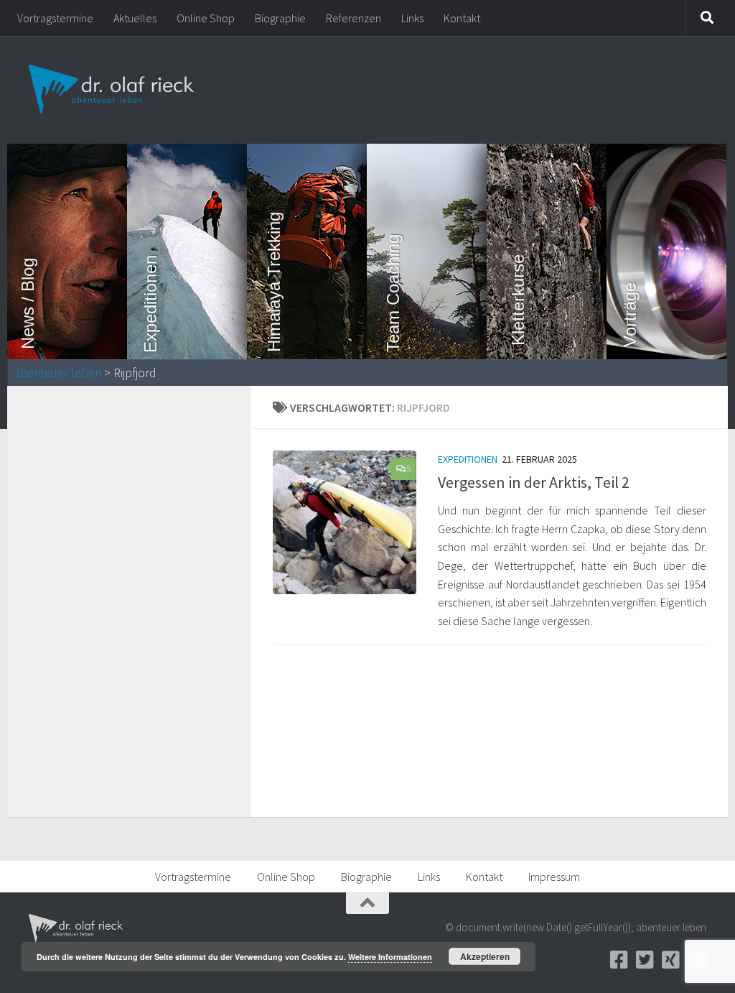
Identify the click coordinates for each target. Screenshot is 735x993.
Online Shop (206, 18)
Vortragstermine (55, 18)
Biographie (280, 18)
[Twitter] (645, 960)
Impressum (554, 876)
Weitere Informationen (390, 956)
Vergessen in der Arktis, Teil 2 (533, 482)
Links (412, 18)
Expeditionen (467, 459)
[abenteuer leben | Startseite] (113, 90)
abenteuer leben (57, 373)
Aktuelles (134, 18)
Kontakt (462, 18)
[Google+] (696, 960)
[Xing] (670, 960)
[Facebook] (619, 960)
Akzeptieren (485, 956)
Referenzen (353, 18)
